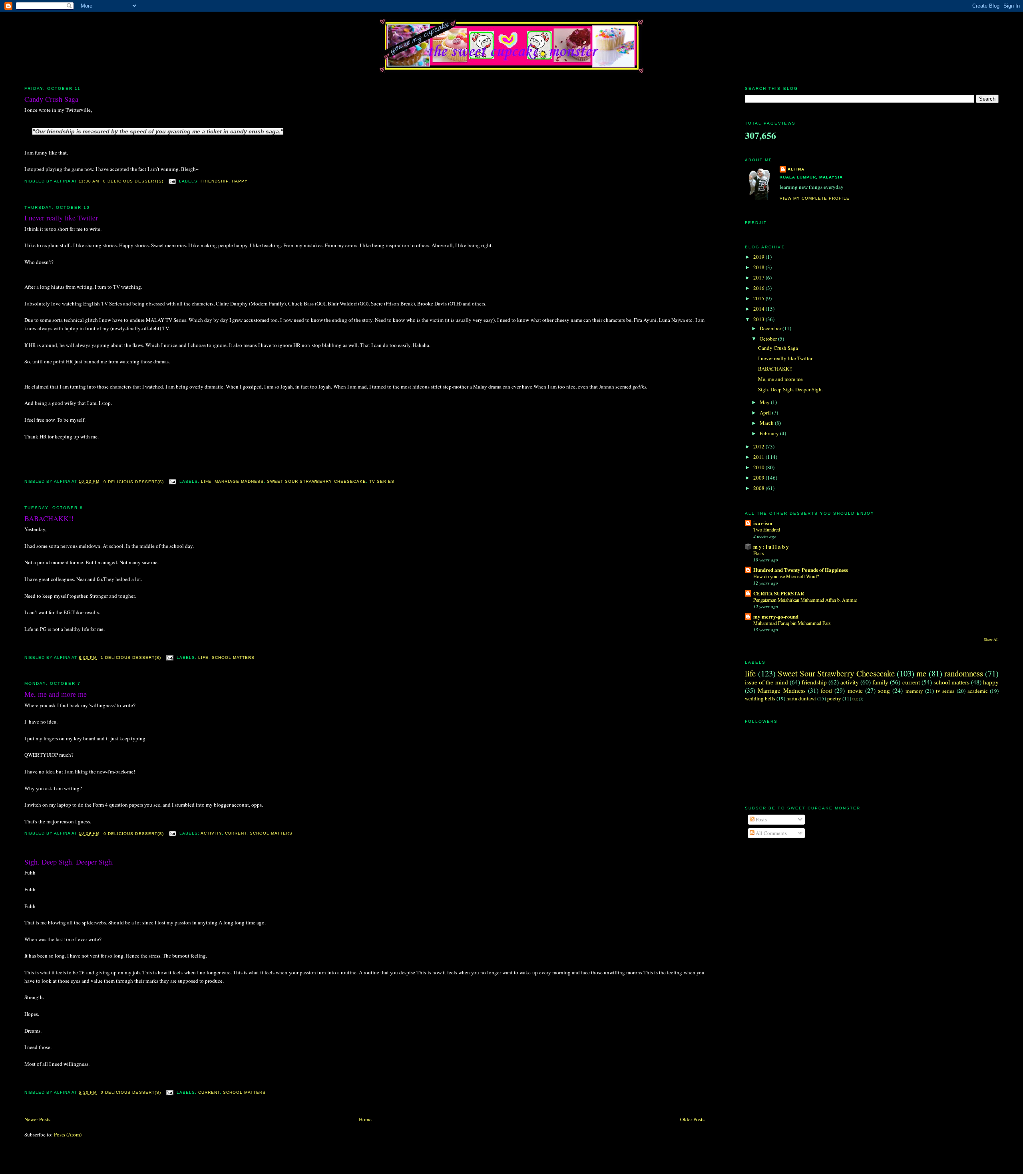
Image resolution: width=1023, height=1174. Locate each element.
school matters (233, 657)
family (880, 682)
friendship (215, 181)
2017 (759, 277)
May (765, 402)
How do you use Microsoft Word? (786, 576)
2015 (759, 298)
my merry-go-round (775, 616)
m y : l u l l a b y (771, 546)
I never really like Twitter (61, 217)
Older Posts (692, 1119)
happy (240, 181)
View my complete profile (814, 198)
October (769, 338)
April (766, 412)
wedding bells (760, 698)
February (770, 433)
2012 (759, 446)
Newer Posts (37, 1119)
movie (855, 690)
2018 (759, 267)
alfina (796, 169)
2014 (759, 308)
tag (855, 699)
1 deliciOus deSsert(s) (131, 657)
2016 (759, 288)
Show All (991, 639)
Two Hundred (766, 529)
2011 (759, 456)
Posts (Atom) (68, 1134)
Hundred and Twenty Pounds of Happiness (800, 569)
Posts (760, 819)
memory (914, 690)
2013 (759, 319)
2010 (759, 467)
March (767, 422)
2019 (759, 256)
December (771, 328)
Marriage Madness (239, 482)
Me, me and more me (55, 694)
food (826, 690)
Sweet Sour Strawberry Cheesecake (316, 482)
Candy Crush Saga (51, 99)
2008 (759, 488)
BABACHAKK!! (49, 518)
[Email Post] (172, 181)
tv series (381, 482)
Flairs (758, 553)
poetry (834, 698)
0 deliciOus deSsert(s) (133, 181)
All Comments (770, 833)
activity (211, 833)
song (884, 690)
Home (365, 1119)
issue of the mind (766, 682)
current (236, 833)
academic (977, 690)
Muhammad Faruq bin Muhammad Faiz (791, 623)
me (921, 673)
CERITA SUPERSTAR (778, 593)
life (206, 482)
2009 (759, 477)
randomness (963, 673)
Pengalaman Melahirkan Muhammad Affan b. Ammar (805, 600)
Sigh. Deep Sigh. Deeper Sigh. (69, 862)
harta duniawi (801, 698)
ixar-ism (762, 523)
